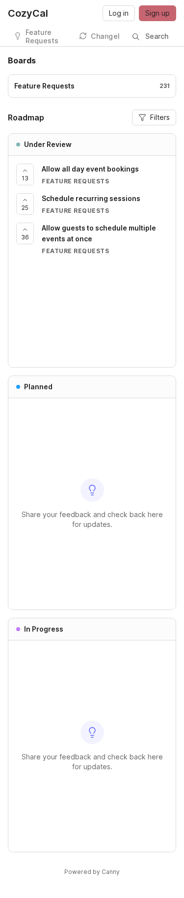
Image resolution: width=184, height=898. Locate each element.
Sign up (157, 13)
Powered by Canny (92, 871)
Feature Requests (42, 36)
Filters (160, 117)
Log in (119, 13)
